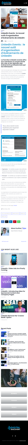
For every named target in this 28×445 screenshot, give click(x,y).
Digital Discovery (22, 440)
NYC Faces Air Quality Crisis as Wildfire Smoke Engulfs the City (15, 356)
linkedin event (23, 213)
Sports (14, 407)
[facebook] (7, 25)
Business (14, 393)
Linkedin (2, 30)
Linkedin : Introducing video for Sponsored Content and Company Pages (13, 293)
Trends (14, 414)
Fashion (14, 400)
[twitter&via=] (11, 25)
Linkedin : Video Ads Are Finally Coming (13, 269)
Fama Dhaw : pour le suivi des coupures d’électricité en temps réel (16, 343)
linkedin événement (16, 213)
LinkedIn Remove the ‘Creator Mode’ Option (12, 316)
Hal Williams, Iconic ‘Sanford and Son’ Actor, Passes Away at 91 (16, 350)
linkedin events (4, 216)
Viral (8, 354)
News (8, 331)
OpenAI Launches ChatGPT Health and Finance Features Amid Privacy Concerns (17, 335)
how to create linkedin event (6, 213)
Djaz (5, 41)
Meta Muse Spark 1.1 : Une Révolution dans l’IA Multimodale (17, 363)
